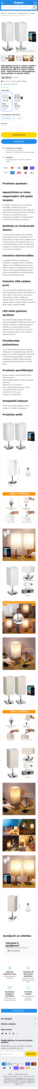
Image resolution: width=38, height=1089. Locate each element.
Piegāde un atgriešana (21, 1074)
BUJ (20, 1076)
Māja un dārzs (12, 13)
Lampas (32, 13)
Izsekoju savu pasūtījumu (10, 1076)
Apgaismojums (23, 13)
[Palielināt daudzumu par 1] (18, 128)
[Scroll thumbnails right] (35, 58)
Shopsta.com (19, 1084)
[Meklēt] (34, 7)
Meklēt (10, 1074)
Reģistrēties (31, 1054)
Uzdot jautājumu (14, 951)
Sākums (3, 13)
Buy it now (19, 141)
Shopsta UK (30, 1083)
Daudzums (4, 123)
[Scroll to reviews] (19, 75)
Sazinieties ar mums (29, 1076)
